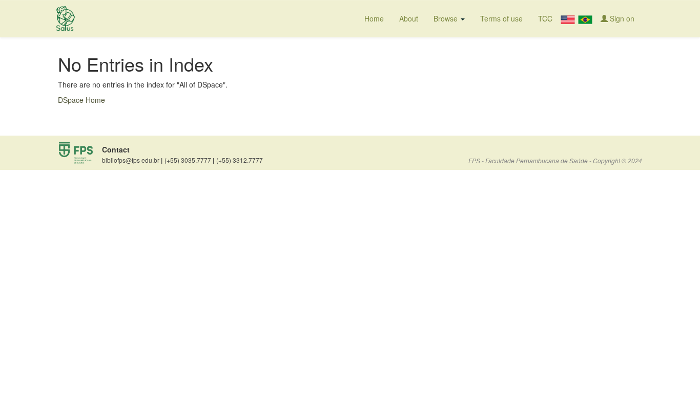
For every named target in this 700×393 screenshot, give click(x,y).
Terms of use (501, 18)
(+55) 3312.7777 (239, 160)
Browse (447, 18)
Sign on (621, 18)
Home (374, 18)
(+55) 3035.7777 (189, 160)
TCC (545, 18)
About (408, 18)
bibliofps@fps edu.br (132, 160)
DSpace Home (81, 100)
